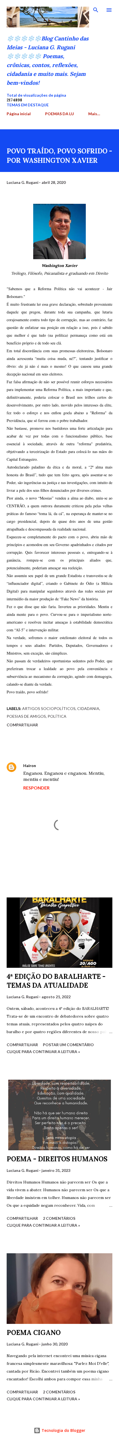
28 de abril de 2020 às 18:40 (65, 765)
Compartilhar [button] (22, 724)
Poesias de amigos (26, 716)
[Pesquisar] (95, 10)
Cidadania (88, 708)
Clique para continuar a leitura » (43, 1051)
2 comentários (59, 1218)
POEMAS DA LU (59, 113)
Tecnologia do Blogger (62, 1430)
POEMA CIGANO (34, 1332)
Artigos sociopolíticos (49, 708)
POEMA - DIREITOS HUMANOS (57, 1159)
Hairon (29, 765)
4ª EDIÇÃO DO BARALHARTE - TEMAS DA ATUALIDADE (56, 981)
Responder (36, 787)
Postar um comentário (68, 1044)
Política (57, 716)
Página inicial (19, 113)
